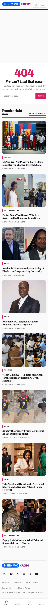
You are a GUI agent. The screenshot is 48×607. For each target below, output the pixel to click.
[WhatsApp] (4, 574)
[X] (17, 574)
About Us (6, 582)
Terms (35, 582)
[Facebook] (11, 574)
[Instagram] (24, 574)
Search (41, 96)
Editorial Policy (23, 588)
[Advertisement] (24, 36)
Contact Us (18, 582)
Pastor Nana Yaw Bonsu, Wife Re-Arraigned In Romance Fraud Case (21, 216)
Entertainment (11, 210)
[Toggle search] (36, 5)
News (6, 263)
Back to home (37, 113)
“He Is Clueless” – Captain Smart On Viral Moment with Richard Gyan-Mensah (22, 377)
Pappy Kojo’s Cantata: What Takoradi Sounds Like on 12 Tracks (22, 541)
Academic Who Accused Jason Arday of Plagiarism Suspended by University (23, 270)
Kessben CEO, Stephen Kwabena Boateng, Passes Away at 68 (20, 323)
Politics (8, 370)
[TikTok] (30, 574)
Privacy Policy (8, 588)
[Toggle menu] (43, 5)
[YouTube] (36, 574)
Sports (7, 157)
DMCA (27, 582)
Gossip (7, 426)
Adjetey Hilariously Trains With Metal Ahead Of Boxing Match (23, 432)
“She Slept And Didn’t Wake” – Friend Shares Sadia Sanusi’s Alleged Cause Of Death (23, 486)
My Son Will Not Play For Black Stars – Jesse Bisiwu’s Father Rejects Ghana (23, 163)
